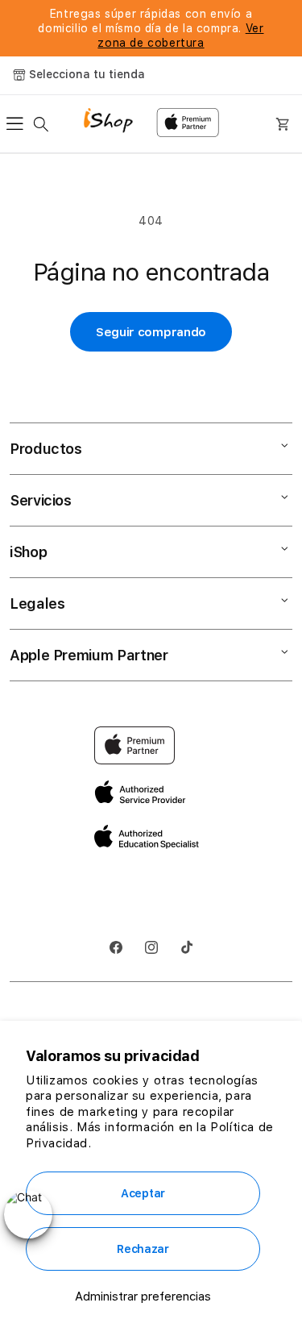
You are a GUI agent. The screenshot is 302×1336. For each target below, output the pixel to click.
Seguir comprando (151, 332)
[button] (19, 124)
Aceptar (143, 1193)
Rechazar (143, 1248)
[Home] (114, 122)
